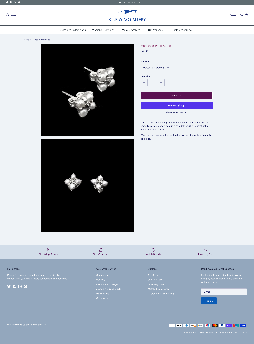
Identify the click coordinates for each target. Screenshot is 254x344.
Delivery (100, 279)
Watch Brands (103, 293)
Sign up (209, 301)
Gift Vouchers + (157, 29)
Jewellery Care (156, 284)
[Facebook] (11, 2)
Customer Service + (183, 29)
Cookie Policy (226, 332)
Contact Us (102, 275)
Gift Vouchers (103, 298)
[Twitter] (7, 2)
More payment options (176, 112)
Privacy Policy (190, 332)
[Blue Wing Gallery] (127, 15)
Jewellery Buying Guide (108, 288)
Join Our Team (155, 279)
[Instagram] (15, 2)
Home (26, 40)
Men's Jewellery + (132, 29)
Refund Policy (241, 332)
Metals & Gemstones (158, 288)
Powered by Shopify (38, 325)
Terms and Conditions (208, 332)
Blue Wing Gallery (21, 325)
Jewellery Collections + (73, 29)
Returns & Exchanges (107, 284)
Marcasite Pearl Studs (41, 40)
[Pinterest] (19, 2)
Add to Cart (177, 95)
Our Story (153, 275)
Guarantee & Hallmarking (161, 293)
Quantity (145, 76)
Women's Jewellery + (104, 29)
